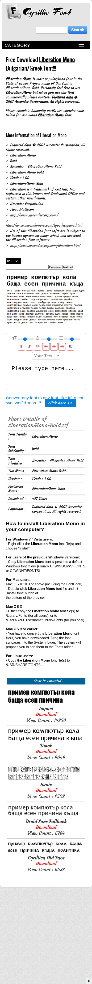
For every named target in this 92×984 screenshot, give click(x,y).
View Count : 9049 (46, 751)
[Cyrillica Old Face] (46, 852)
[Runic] (46, 779)
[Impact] (46, 703)
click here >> (60, 402)
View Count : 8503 (46, 790)
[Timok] (46, 740)
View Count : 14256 (46, 714)
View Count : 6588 (46, 863)
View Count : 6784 (46, 827)
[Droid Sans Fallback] (46, 816)
